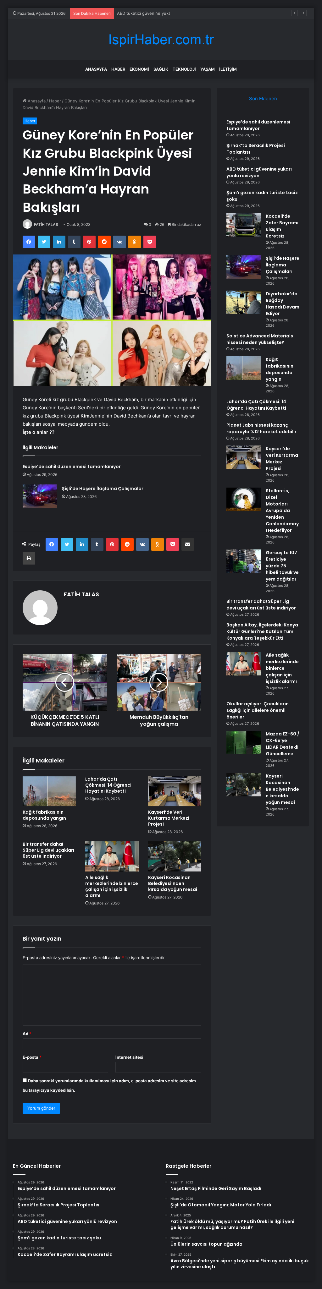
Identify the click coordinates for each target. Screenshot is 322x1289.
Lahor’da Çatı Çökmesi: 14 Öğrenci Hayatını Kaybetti (108, 785)
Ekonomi (139, 69)
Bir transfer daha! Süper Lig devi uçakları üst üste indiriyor (48, 850)
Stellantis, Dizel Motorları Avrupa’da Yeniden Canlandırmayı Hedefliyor (282, 510)
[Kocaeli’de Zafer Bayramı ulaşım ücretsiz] (243, 225)
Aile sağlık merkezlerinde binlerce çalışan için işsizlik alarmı (111, 886)
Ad (27, 1033)
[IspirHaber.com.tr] (161, 39)
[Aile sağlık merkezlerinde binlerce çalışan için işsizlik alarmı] (112, 856)
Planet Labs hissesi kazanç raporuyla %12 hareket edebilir (261, 428)
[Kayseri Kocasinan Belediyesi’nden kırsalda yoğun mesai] (175, 856)
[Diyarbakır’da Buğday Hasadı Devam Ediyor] (243, 302)
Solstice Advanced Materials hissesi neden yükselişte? (259, 339)
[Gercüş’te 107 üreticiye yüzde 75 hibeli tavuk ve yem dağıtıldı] (243, 561)
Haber (118, 69)
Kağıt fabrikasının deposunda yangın (44, 815)
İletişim (228, 69)
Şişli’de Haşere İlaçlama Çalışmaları (103, 488)
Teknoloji (184, 69)
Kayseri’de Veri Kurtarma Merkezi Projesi (168, 818)
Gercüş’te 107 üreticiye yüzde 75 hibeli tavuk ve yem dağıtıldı (282, 565)
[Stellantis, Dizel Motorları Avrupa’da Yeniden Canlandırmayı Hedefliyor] (243, 499)
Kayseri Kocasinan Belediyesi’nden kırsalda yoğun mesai (172, 883)
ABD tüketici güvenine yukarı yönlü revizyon (160, 13)
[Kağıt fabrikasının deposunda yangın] (49, 791)
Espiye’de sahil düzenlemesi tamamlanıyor (72, 466)
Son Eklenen (263, 98)
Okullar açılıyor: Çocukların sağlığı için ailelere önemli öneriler (257, 710)
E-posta (32, 1057)
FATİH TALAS (46, 224)
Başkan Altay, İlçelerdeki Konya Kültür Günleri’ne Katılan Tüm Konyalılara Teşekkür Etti (262, 631)
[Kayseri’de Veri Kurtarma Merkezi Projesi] (175, 791)
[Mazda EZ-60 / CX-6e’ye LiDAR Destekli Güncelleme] (243, 742)
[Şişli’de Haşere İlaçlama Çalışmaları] (40, 496)
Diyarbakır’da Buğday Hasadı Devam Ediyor (282, 304)
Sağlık (160, 69)
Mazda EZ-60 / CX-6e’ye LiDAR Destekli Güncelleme (282, 744)
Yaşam (207, 69)
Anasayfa (96, 69)
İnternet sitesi (129, 1057)
